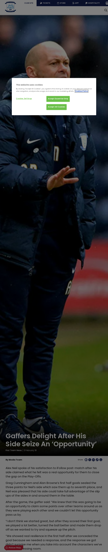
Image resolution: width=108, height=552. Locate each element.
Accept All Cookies (56, 107)
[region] (54, 96)
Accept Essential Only (58, 99)
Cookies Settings (24, 99)
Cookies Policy (81, 91)
